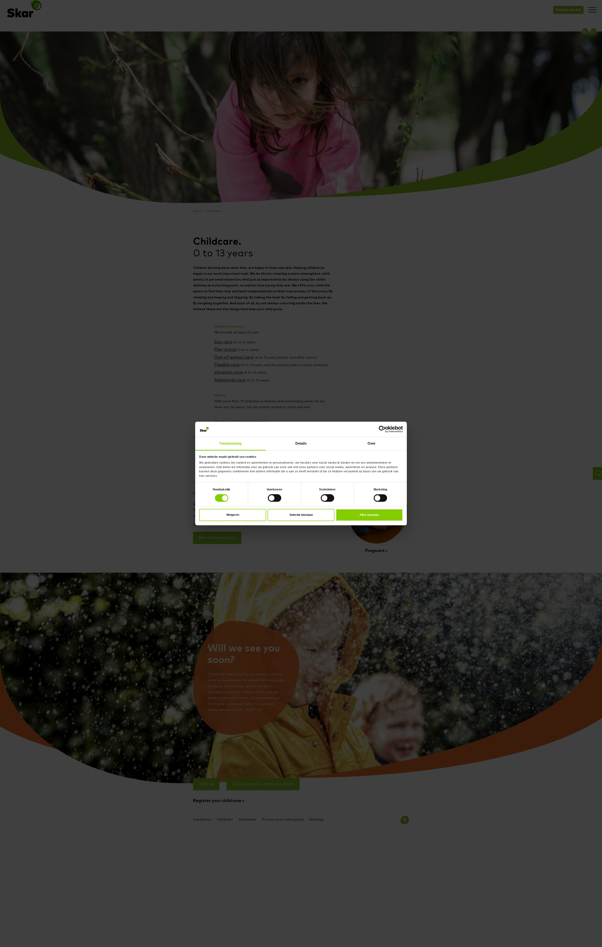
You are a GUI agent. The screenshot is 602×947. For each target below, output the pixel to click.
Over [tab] (371, 442)
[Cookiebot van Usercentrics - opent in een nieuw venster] (382, 430)
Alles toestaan (369, 513)
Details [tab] (301, 442)
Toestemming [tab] (230, 442)
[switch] (274, 497)
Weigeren (232, 513)
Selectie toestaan (301, 513)
